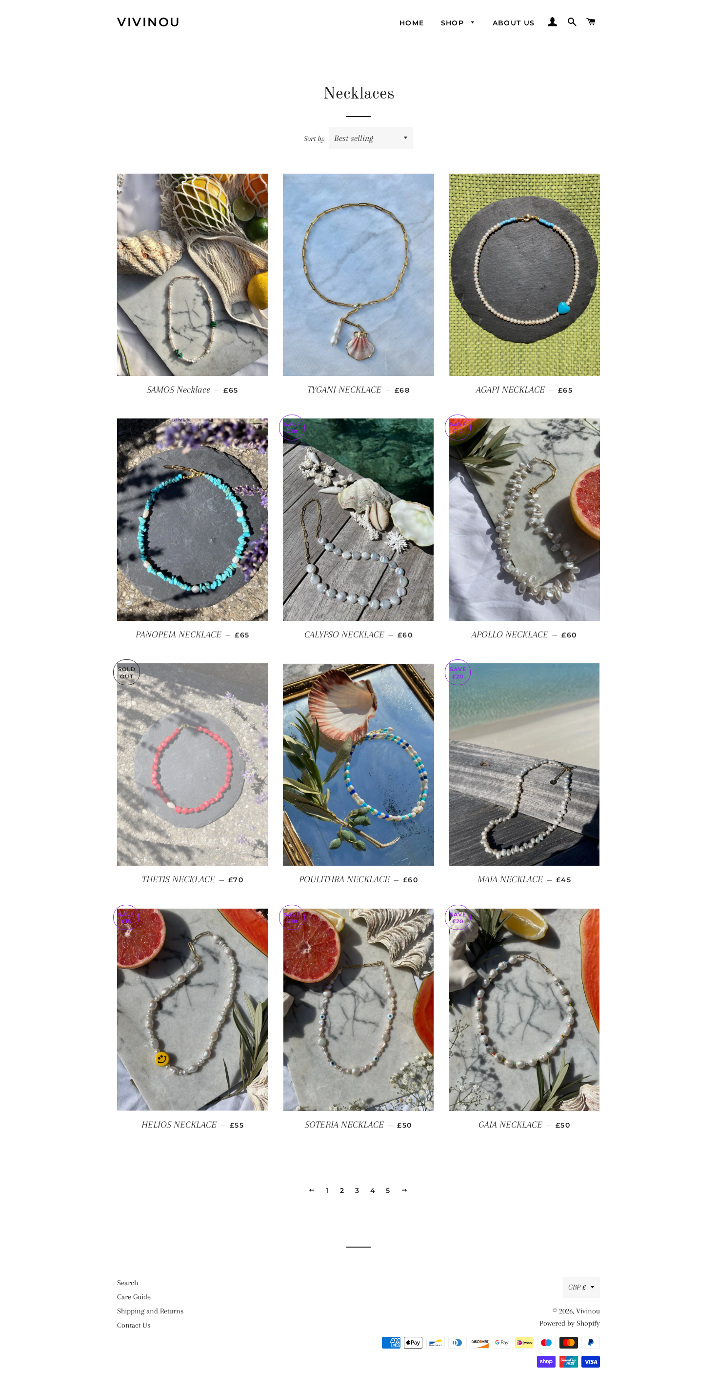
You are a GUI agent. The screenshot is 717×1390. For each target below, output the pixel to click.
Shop (454, 23)
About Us (514, 23)
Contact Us (133, 1325)
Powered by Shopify (569, 1323)
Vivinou (149, 22)
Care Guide (134, 1296)
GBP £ (577, 1287)
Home (411, 23)
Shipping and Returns (150, 1311)
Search (127, 1282)
